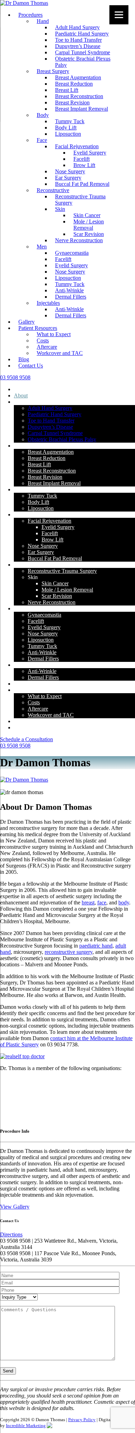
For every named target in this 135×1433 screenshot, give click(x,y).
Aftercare (47, 347)
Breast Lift (66, 90)
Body (43, 115)
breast (88, 902)
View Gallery (14, 1207)
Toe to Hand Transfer (78, 40)
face (101, 902)
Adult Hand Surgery (77, 27)
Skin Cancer (86, 215)
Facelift (81, 159)
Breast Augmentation (78, 77)
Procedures (30, 15)
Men (42, 247)
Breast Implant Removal (81, 109)
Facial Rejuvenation (77, 146)
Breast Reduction (74, 84)
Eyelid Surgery (89, 153)
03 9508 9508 (15, 746)
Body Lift (65, 127)
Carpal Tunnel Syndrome (82, 52)
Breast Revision (72, 102)
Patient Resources (37, 328)
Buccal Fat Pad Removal (82, 184)
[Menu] (118, 14)
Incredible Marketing (26, 1425)
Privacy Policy (82, 1419)
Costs (43, 340)
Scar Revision (88, 234)
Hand (43, 21)
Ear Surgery (68, 178)
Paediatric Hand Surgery (82, 34)
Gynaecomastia (72, 253)
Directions (11, 1234)
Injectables (48, 303)
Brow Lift (84, 165)
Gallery (26, 322)
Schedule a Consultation (26, 739)
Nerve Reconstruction (79, 240)
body (123, 902)
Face (42, 140)
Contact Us (30, 366)
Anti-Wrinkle (69, 290)
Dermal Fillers (70, 297)
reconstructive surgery (68, 952)
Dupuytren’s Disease (77, 46)
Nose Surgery (70, 171)
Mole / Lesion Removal (88, 225)
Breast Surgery (53, 71)
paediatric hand (95, 946)
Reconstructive (53, 190)
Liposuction (68, 134)
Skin (60, 209)
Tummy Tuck (69, 121)
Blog (23, 359)
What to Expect (54, 334)
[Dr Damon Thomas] (24, 3)
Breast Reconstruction (79, 96)
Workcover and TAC (60, 353)
